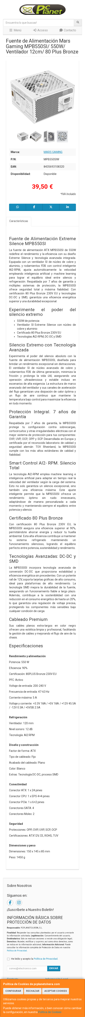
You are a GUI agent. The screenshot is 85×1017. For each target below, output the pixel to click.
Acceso (42, 30)
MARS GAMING (53, 152)
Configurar (13, 991)
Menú (17, 30)
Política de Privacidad (17, 951)
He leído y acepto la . (34, 958)
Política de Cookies (49, 1012)
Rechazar (32, 991)
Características (18, 221)
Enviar (53, 968)
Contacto (69, 30)
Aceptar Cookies (55, 991)
